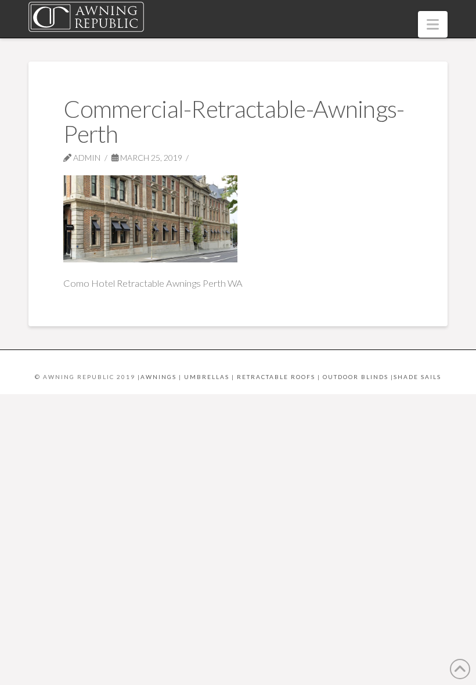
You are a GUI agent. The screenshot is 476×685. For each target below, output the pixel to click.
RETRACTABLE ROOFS (276, 376)
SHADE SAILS (417, 376)
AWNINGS (158, 376)
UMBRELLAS (206, 376)
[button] (433, 24)
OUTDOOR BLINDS (355, 376)
